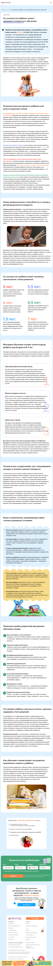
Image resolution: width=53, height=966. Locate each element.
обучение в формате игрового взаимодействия (32, 165)
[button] (26, 963)
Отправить (13, 876)
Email (16, 864)
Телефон (30, 864)
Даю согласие (8, 871)
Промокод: (42, 864)
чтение (19, 32)
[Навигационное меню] (51, 2)
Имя (4, 864)
